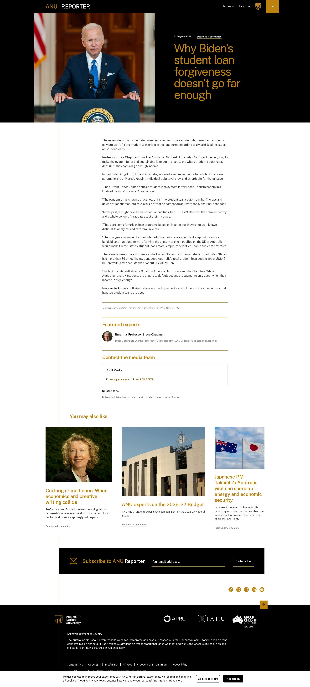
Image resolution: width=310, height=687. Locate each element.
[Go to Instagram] (246, 589)
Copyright (94, 664)
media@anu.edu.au (119, 379)
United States (171, 397)
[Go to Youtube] (261, 589)
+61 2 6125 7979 (144, 379)
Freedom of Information (152, 664)
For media (228, 6)
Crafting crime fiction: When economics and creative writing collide (77, 496)
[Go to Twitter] (238, 589)
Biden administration (114, 397)
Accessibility (179, 664)
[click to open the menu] (272, 6)
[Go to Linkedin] (254, 589)
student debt (135, 397)
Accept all (233, 678)
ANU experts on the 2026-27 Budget (163, 504)
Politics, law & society (227, 528)
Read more (175, 680)
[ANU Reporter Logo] (67, 6)
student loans (153, 397)
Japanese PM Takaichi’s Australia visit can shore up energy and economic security (238, 488)
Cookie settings (208, 678)
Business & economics (209, 36)
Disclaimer (111, 664)
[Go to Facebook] (230, 589)
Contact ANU (75, 664)
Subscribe (244, 6)
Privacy (127, 664)
